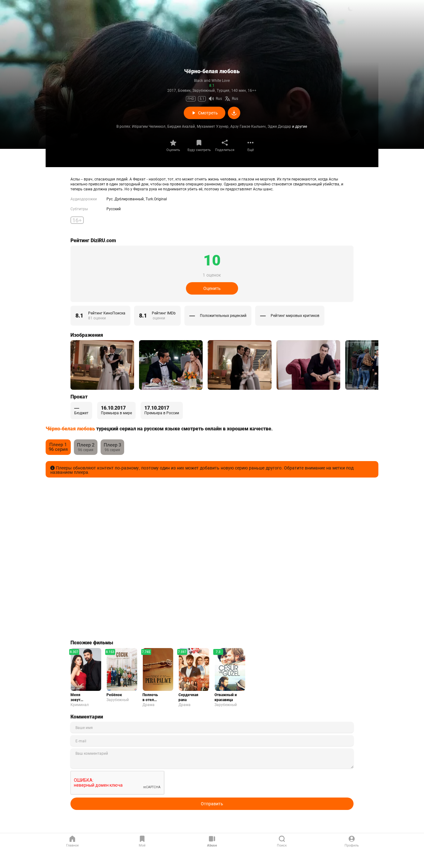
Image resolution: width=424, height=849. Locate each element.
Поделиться (224, 150)
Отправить (212, 803)
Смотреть (208, 112)
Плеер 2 (85, 445)
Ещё (250, 150)
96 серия (58, 447)
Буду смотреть (199, 150)
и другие (299, 126)
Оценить (173, 150)
